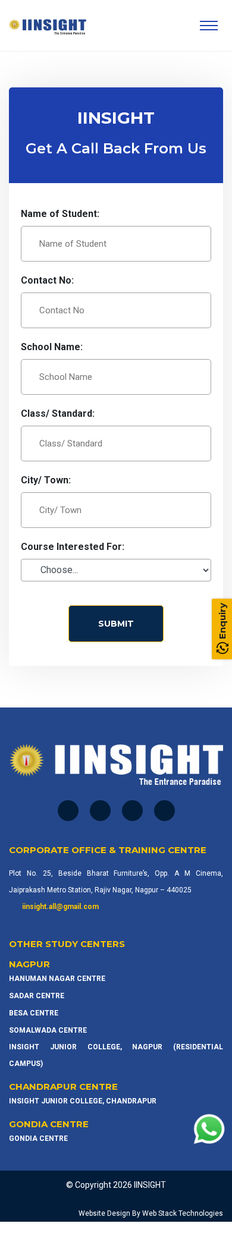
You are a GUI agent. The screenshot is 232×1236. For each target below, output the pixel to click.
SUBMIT (116, 623)
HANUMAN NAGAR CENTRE (57, 978)
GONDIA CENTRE (38, 1138)
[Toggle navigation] (209, 25)
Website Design (104, 1213)
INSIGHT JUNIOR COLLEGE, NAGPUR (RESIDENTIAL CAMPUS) (116, 1055)
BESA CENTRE (33, 1013)
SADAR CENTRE (36, 996)
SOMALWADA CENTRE (48, 1030)
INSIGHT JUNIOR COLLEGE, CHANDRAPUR (82, 1101)
